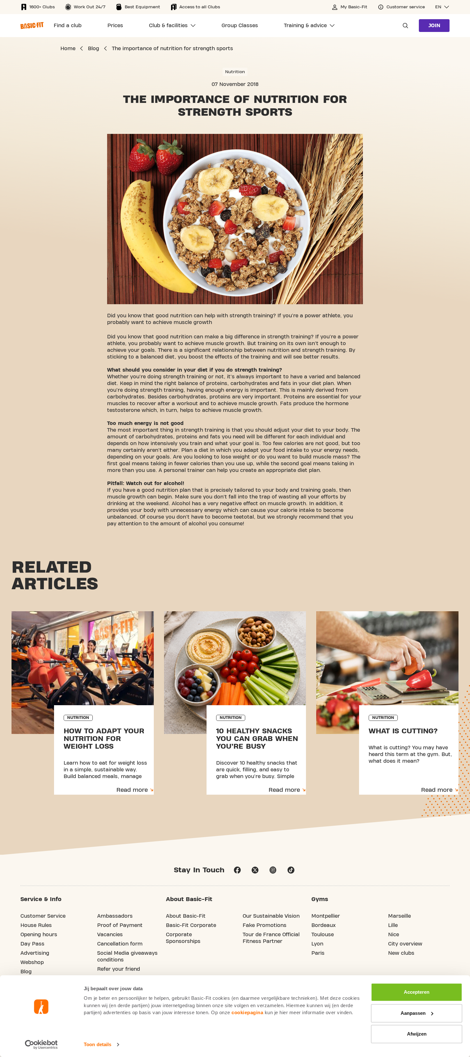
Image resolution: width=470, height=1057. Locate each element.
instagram (273, 870)
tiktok (291, 870)
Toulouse (322, 934)
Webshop (32, 962)
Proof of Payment (120, 925)
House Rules (36, 925)
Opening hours (38, 934)
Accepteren (416, 992)
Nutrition (235, 72)
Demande (403, 25)
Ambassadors (115, 916)
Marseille (399, 916)
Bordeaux (323, 925)
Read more (132, 790)
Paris (318, 953)
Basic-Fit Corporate (191, 925)
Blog (26, 971)
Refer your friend (118, 969)
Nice (393, 934)
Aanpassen (413, 1013)
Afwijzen (417, 1034)
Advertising (34, 953)
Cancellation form (120, 943)
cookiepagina (247, 1012)
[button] (442, 7)
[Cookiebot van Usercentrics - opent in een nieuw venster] (41, 1044)
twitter (255, 870)
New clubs (401, 953)
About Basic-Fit (186, 916)
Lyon (317, 943)
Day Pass (32, 943)
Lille (393, 925)
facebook (237, 870)
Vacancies (110, 934)
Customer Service (43, 916)
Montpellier (325, 916)
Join (434, 25)
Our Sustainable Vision (271, 916)
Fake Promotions (264, 925)
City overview (405, 943)
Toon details (97, 1044)
